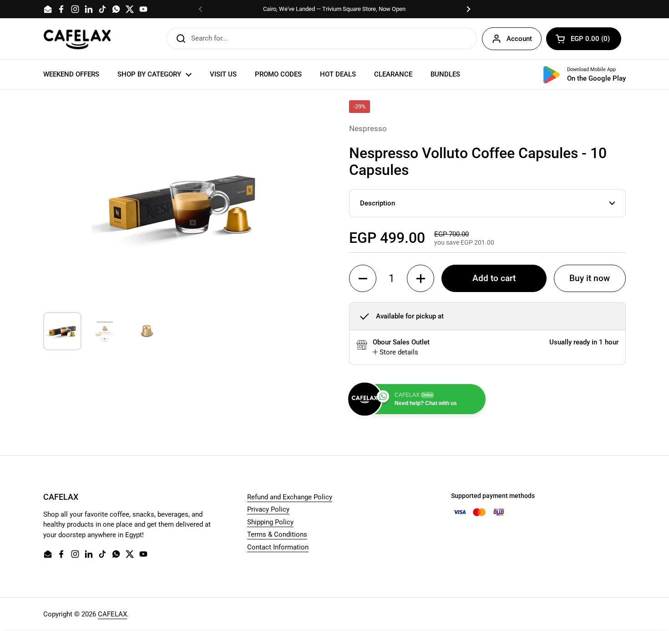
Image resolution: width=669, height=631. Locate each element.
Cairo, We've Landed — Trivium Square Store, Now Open (334, 9)
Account (519, 39)
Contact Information (278, 547)
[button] (583, 38)
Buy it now (589, 278)
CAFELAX (112, 614)
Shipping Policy (270, 522)
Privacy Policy (268, 509)
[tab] (395, 352)
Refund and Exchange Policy (289, 497)
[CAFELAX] (77, 38)
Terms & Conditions (277, 534)
